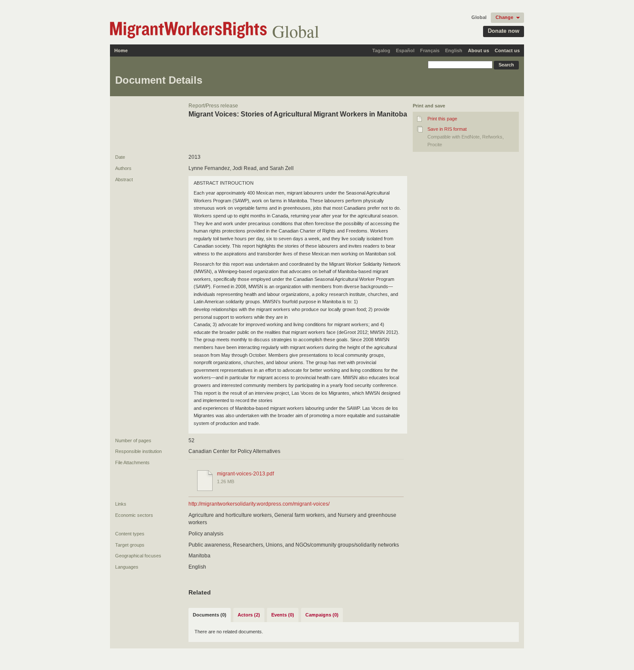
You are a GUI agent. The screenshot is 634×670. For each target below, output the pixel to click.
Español (405, 50)
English (453, 50)
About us (478, 50)
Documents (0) (209, 614)
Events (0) (282, 614)
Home (121, 50)
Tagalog (381, 50)
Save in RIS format (447, 129)
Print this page (442, 118)
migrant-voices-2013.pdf (245, 474)
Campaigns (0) (322, 614)
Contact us (507, 50)
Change (504, 17)
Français (429, 50)
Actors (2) (249, 614)
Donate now (503, 31)
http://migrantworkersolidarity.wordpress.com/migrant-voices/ (259, 504)
